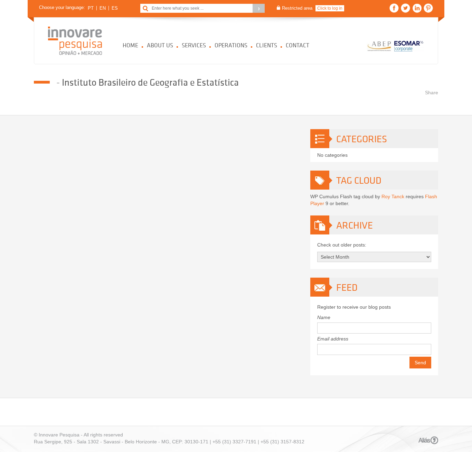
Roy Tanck (392, 196)
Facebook (394, 8)
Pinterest (428, 8)
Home (130, 45)
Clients (266, 45)
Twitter (405, 8)
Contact (297, 45)
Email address (332, 339)
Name (323, 317)
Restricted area (297, 8)
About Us (160, 45)
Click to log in (329, 8)
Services (194, 45)
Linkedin (417, 8)
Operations (231, 45)
